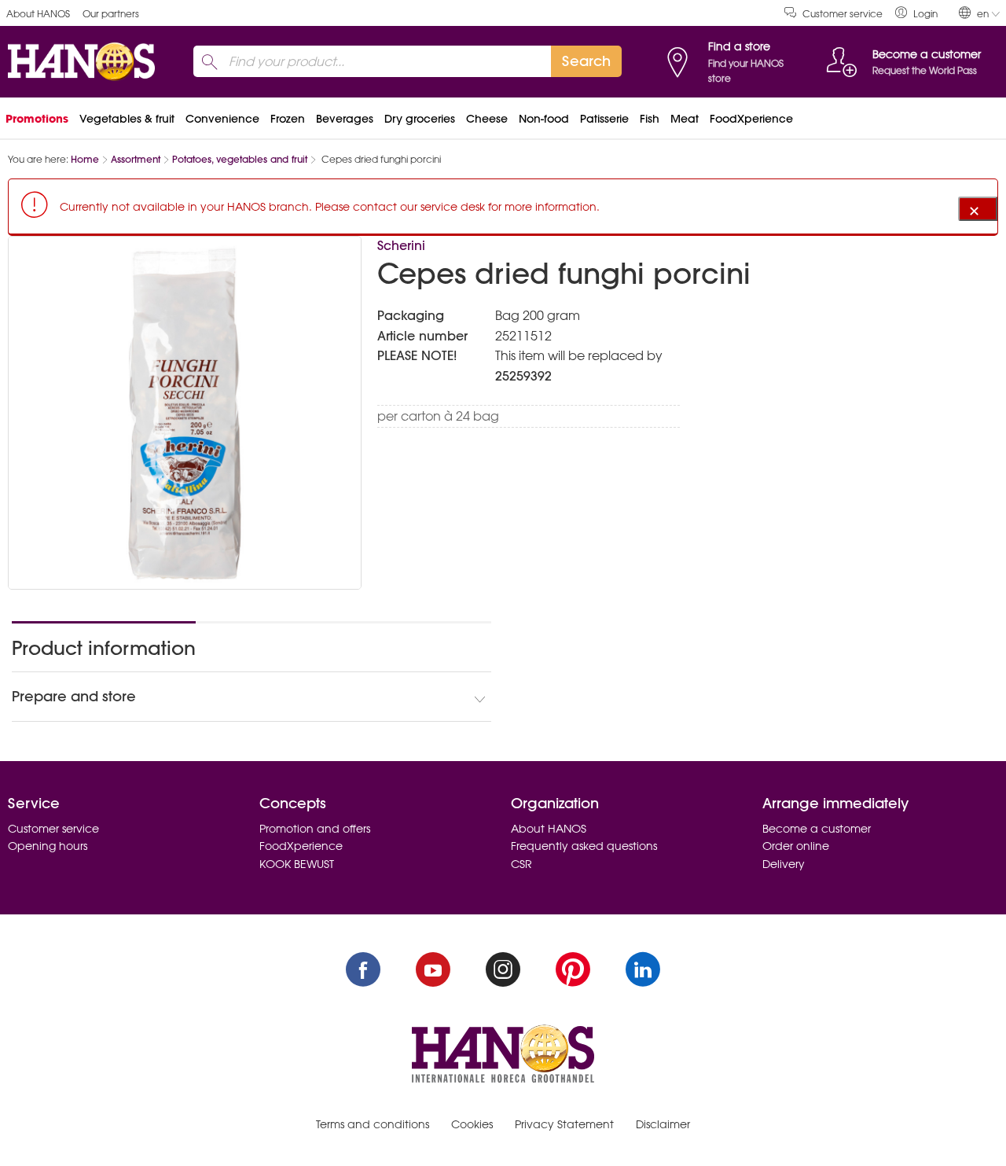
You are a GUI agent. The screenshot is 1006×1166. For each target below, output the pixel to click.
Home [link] (85, 159)
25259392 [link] (523, 375)
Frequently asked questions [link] (584, 846)
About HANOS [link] (38, 13)
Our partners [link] (111, 13)
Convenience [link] (222, 119)
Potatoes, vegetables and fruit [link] (239, 159)
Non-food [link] (544, 119)
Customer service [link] (842, 13)
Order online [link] (795, 846)
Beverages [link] (344, 119)
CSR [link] (521, 864)
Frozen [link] (287, 119)
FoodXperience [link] (751, 119)
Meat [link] (684, 119)
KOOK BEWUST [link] (296, 864)
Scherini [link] (401, 245)
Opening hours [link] (47, 846)
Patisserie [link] (604, 119)
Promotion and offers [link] (314, 829)
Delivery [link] (783, 864)
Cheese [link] (487, 119)
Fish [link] (649, 119)
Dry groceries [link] (419, 119)
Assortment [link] (135, 159)
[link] (916, 13)
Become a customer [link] (816, 829)
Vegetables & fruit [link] (126, 119)
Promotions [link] (37, 119)
